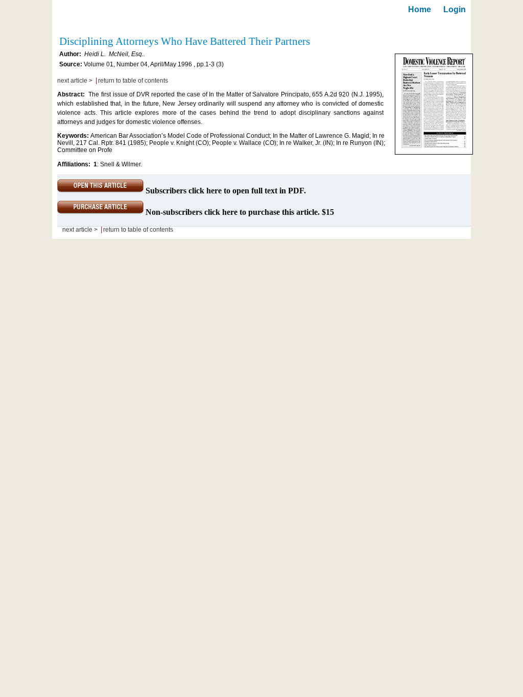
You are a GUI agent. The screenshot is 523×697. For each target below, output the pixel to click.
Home (419, 9)
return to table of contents (133, 80)
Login (454, 9)
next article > (74, 80)
